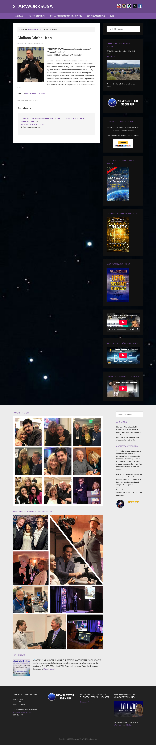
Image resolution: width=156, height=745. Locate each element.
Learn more (111, 56)
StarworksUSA (33, 6)
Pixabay (129, 725)
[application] (123, 322)
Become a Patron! (86, 702)
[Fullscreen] (137, 329)
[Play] (109, 329)
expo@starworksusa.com (22, 712)
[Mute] (133, 329)
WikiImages (118, 725)
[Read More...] (49, 669)
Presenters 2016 (32, 100)
